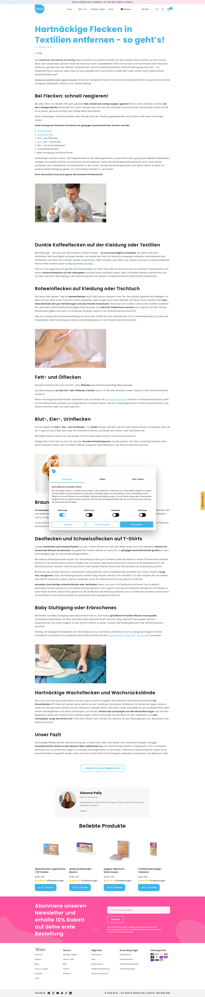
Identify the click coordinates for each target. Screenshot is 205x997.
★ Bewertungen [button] (202, 500)
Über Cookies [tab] (138, 479)
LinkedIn (83, 811)
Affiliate (66, 973)
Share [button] (40, 53)
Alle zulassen (136, 524)
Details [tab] (102, 479)
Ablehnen (68, 524)
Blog (37, 964)
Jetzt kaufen (80, 887)
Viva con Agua (41, 969)
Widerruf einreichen (100, 973)
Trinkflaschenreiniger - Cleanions (150, 870)
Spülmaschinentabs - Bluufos (81, 870)
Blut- (39, 141)
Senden (115, 919)
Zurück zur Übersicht (103, 768)
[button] (70, 9)
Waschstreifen (126, 959)
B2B (64, 964)
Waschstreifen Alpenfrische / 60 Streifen (50, 870)
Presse (66, 969)
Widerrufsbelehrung (100, 969)
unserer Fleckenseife (116, 399)
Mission (38, 959)
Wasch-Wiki (68, 959)
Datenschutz (97, 964)
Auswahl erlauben (102, 524)
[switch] (89, 515)
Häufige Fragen (70, 955)
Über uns (39, 955)
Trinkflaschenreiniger (129, 964)
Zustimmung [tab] (67, 479)
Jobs (37, 978)
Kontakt (38, 973)
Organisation (125, 955)
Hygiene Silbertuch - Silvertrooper (115, 870)
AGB (93, 959)
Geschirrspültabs (127, 969)
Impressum (96, 955)
